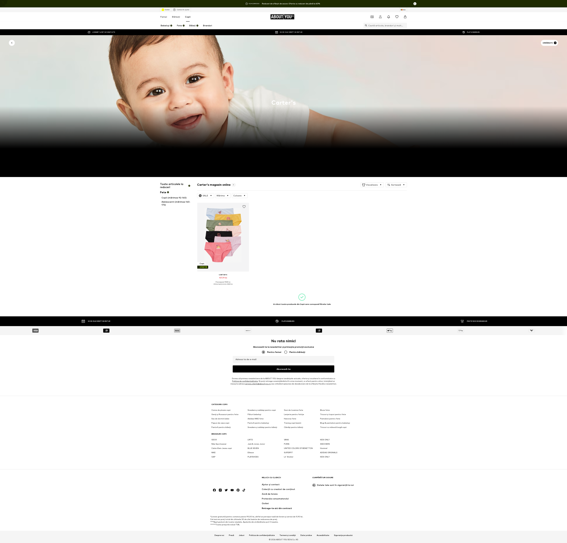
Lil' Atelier (288, 457)
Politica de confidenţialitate (245, 381)
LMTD (250, 440)
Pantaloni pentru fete (330, 419)
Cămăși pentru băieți (293, 427)
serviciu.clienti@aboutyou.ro (258, 384)
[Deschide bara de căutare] (365, 25)
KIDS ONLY (325, 440)
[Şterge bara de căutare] (404, 25)
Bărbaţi (176, 17)
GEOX (214, 440)
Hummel (323, 448)
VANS (286, 440)
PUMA (286, 444)
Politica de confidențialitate (262, 535)
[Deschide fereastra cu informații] (414, 3)
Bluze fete (325, 410)
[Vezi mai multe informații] (223, 286)
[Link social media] (214, 490)
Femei (163, 17)
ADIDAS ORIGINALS (328, 452)
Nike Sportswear (219, 444)
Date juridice (306, 535)
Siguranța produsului (343, 535)
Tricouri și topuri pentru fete (333, 414)
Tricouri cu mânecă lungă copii (333, 427)
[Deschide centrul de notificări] (388, 16)
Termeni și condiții (288, 535)
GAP (213, 457)
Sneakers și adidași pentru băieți (262, 427)
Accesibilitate (323, 535)
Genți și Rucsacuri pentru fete (224, 414)
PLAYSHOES (253, 457)
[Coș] (405, 17)
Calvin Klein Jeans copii (221, 448)
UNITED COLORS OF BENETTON (298, 448)
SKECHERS (325, 444)
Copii (187, 17)
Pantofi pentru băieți (221, 427)
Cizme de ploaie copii (220, 410)
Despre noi (219, 535)
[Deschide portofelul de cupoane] (372, 17)
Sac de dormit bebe (220, 419)
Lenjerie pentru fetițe (294, 414)
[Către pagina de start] (227, 479)
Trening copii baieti (292, 423)
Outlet (167, 9)
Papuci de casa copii (220, 423)
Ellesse (251, 452)
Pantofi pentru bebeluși (258, 423)
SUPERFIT (288, 452)
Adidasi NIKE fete (256, 419)
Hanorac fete (290, 419)
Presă (231, 535)
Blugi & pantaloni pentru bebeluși (335, 423)
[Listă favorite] (397, 17)
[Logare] (380, 17)
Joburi (241, 535)
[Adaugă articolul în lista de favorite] (244, 206)
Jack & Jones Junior (256, 444)
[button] (372, 184)
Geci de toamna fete (293, 410)
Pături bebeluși (254, 414)
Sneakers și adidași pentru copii (262, 410)
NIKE (213, 452)
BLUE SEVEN (253, 448)
